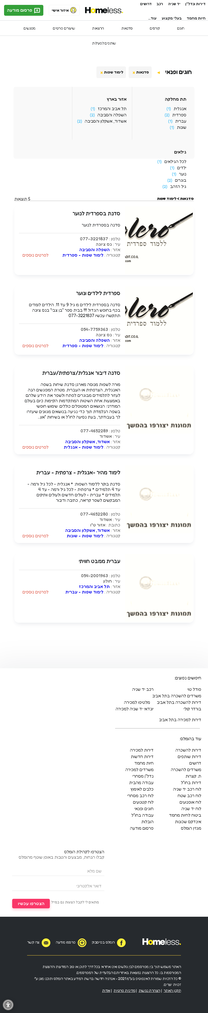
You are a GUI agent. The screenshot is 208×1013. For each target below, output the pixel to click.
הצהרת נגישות (149, 990)
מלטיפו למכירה (137, 702)
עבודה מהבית (141, 782)
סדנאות (126, 28)
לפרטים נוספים (35, 255)
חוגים (180, 28)
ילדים (181, 167)
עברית (180, 121)
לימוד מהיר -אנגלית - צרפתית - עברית (78, 472)
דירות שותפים (189, 756)
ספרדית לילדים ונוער (98, 293)
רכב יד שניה (143, 689)
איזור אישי (60, 10)
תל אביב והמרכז (112, 108)
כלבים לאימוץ (142, 789)
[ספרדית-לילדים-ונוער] (159, 352)
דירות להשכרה (188, 750)
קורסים (155, 28)
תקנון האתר (172, 990)
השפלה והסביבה (112, 114)
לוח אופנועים (190, 802)
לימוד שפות (113, 72)
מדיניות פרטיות (124, 990)
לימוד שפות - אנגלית (83, 447)
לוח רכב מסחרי (140, 795)
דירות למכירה (142, 750)
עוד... (152, 18)
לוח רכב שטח (189, 795)
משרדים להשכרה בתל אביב (176, 695)
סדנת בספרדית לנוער (96, 213)
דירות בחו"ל (191, 782)
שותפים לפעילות (104, 43)
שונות (181, 127)
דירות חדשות (142, 756)
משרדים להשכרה (186, 769)
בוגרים (180, 180)
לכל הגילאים (175, 161)
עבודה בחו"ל (142, 815)
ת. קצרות (193, 776)
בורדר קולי (192, 708)
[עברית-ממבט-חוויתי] (159, 620)
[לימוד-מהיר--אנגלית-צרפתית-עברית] (159, 531)
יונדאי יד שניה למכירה (135, 708)
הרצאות (98, 28)
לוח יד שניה (191, 808)
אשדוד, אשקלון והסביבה (105, 121)
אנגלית (180, 108)
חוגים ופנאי (178, 71)
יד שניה (174, 3)
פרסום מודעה (20, 10)
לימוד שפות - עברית (84, 592)
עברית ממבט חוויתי (99, 561)
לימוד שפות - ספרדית (82, 255)
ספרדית (179, 114)
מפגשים (29, 28)
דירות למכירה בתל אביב (180, 719)
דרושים (146, 3)
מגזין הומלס (191, 828)
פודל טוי (194, 689)
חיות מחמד (196, 18)
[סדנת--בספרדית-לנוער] (159, 272)
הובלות (147, 821)
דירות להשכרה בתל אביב (179, 702)
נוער (182, 174)
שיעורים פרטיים (64, 28)
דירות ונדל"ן (195, 3)
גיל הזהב (178, 186)
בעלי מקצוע (172, 18)
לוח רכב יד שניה (187, 789)
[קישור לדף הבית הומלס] (104, 10)
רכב (160, 3)
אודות (106, 990)
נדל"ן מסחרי (143, 776)
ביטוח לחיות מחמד (185, 815)
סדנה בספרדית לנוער (101, 225)
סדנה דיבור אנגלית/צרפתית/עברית (81, 373)
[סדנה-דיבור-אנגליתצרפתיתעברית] (159, 432)
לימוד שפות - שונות (85, 535)
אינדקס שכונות (188, 821)
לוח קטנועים (143, 802)
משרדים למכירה (139, 769)
